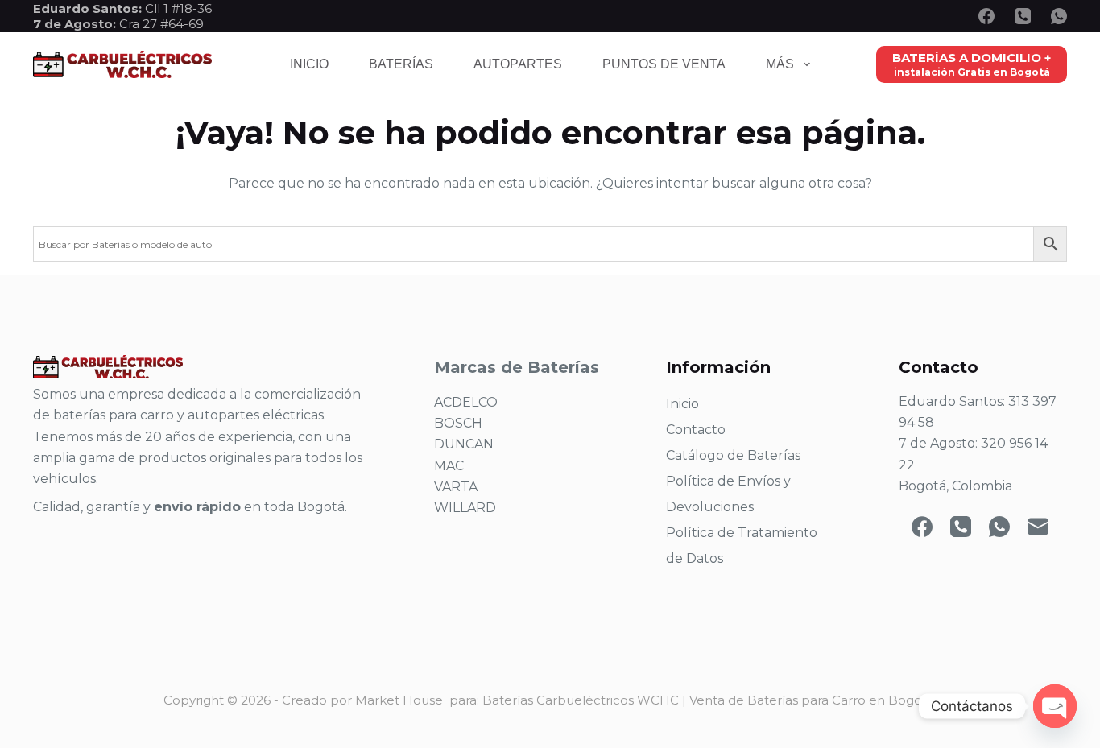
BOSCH (458, 423)
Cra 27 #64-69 (118, 23)
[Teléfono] (1023, 16)
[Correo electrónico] (1038, 526)
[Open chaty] (1055, 706)
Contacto (696, 429)
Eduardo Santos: (89, 8)
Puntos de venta (664, 64)
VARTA (456, 486)
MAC (449, 465)
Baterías (401, 64)
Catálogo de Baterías (733, 455)
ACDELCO (466, 402)
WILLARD (465, 507)
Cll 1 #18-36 (178, 8)
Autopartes (517, 64)
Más (780, 64)
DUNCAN (464, 444)
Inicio (309, 64)
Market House (399, 700)
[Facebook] (986, 16)
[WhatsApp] (1059, 16)
